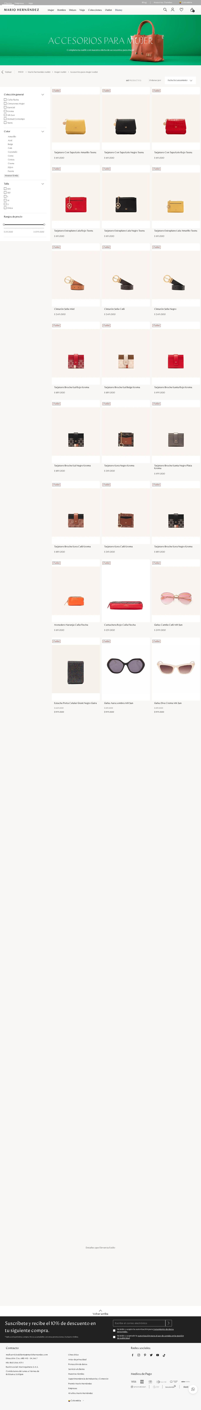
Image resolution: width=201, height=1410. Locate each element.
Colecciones (95, 10)
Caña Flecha (13, 100)
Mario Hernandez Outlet (39, 72)
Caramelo (12, 152)
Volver (8, 72)
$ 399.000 (39, 232)
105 (9, 189)
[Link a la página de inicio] (21, 72)
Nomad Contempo (16, 119)
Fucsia (11, 171)
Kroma (10, 111)
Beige (10, 144)
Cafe (10, 148)
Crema (11, 163)
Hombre (61, 10)
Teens (10, 123)
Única (10, 208)
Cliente (8, 3)
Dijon (10, 167)
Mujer (51, 10)
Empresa (19, 3)
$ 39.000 (8, 232)
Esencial (11, 108)
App (31, 3)
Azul (10, 140)
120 (8, 193)
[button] (187, 2)
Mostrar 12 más (11, 176)
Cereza (11, 160)
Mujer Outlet (60, 72)
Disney (118, 10)
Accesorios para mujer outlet (84, 72)
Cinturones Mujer (16, 104)
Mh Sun (11, 115)
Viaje (82, 10)
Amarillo (12, 137)
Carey (11, 156)
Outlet (108, 10)
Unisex (72, 10)
